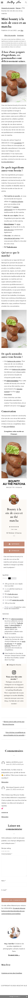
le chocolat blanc (7, 162)
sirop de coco (9, 230)
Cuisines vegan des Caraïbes (11, 973)
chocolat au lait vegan (12, 238)
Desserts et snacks (8, 8)
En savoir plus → (14, 955)
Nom (3, 881)
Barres (18, 8)
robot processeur (12, 381)
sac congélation (9, 426)
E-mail (4, 890)
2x (12, 578)
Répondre (4, 782)
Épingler (15, 551)
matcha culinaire (17, 201)
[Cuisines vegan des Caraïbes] (14, 970)
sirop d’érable (15, 625)
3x (15, 578)
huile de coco (12, 247)
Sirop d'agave (9, 224)
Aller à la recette (10, 35)
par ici (22, 406)
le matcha (18, 143)
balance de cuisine (14, 361)
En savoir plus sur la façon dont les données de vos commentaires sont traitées (13, 911)
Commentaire (6, 854)
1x (9, 578)
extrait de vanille (18, 600)
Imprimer (20, 35)
